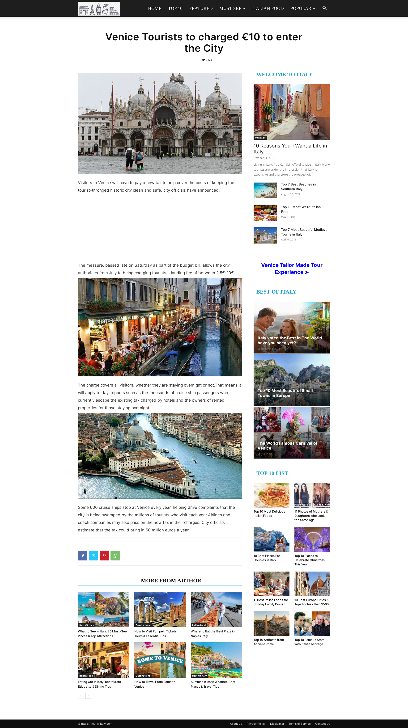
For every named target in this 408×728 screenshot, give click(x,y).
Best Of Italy (86, 625)
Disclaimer (277, 723)
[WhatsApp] (115, 555)
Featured (201, 8)
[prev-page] (81, 696)
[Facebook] (82, 555)
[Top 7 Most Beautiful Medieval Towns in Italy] (265, 235)
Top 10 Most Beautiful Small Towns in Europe (285, 393)
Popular (300, 8)
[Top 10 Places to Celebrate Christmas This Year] (312, 539)
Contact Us (322, 723)
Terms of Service (300, 723)
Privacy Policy (256, 723)
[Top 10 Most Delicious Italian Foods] (271, 495)
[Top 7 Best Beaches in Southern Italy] (265, 190)
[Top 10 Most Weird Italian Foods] (265, 213)
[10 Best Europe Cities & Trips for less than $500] (312, 584)
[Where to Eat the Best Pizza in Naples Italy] (216, 609)
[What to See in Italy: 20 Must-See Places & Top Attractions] (103, 609)
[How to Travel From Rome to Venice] (160, 660)
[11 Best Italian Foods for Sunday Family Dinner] (271, 584)
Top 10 (175, 8)
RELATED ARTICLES (108, 581)
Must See (230, 8)
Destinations (143, 625)
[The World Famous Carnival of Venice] (292, 433)
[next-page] (88, 696)
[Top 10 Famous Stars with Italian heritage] (312, 623)
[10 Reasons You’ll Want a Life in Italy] (292, 112)
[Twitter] (93, 555)
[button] (324, 9)
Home (155, 8)
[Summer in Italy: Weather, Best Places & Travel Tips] (216, 660)
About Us (236, 723)
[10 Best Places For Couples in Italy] (271, 539)
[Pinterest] (104, 555)
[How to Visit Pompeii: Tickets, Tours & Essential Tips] (160, 609)
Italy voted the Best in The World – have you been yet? (291, 340)
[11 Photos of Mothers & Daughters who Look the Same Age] (312, 495)
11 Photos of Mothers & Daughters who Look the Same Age (311, 515)
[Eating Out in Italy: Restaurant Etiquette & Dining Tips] (103, 660)
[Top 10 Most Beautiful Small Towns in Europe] (292, 380)
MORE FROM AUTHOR (171, 581)
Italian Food (268, 8)
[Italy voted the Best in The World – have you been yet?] (292, 327)
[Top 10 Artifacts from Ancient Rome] (271, 623)
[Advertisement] (160, 229)
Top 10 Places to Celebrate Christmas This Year (309, 560)
